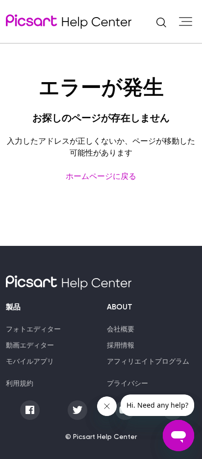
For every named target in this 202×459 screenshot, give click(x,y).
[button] (161, 21)
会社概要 (120, 329)
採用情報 (120, 345)
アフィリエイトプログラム (148, 361)
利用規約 (19, 383)
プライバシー (127, 383)
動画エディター (30, 345)
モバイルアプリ (30, 361)
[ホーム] (68, 21)
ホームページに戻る (101, 176)
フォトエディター (33, 329)
